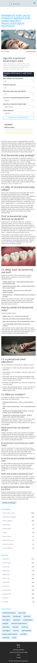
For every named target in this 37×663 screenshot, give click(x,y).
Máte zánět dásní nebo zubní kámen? (14, 91)
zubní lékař (23, 634)
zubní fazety (6, 627)
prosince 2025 (18, 590)
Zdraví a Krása (18, 528)
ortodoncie (25, 627)
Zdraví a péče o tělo (18, 540)
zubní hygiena (6, 630)
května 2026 (18, 570)
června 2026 (18, 567)
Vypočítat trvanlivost (18, 118)
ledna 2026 (18, 586)
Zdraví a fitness (18, 536)
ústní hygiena (6, 620)
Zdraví (18, 532)
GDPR (18, 655)
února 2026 (18, 582)
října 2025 (18, 598)
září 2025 (18, 602)
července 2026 (18, 563)
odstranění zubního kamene (19, 623)
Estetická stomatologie (9, 502)
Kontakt (18, 657)
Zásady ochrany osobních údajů (18, 652)
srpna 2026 (18, 559)
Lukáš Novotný (31, 51)
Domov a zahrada (18, 544)
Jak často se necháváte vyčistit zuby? (14, 104)
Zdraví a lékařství (18, 548)
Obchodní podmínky (18, 650)
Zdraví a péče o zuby (18, 513)
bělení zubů (27, 616)
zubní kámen (16, 620)
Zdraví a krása (18, 524)
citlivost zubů (6, 616)
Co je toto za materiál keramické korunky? (16, 97)
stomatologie (17, 616)
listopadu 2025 (18, 594)
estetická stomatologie (9, 613)
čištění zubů (6, 637)
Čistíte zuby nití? (8, 110)
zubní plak (5, 623)
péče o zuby (22, 613)
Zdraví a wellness (18, 521)
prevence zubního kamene (10, 634)
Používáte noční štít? (9, 85)
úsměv (14, 637)
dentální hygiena (27, 620)
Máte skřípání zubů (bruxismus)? (13, 78)
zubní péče (15, 627)
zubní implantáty (26, 630)
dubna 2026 (18, 574)
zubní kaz (15, 630)
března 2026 (18, 578)
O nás (18, 647)
